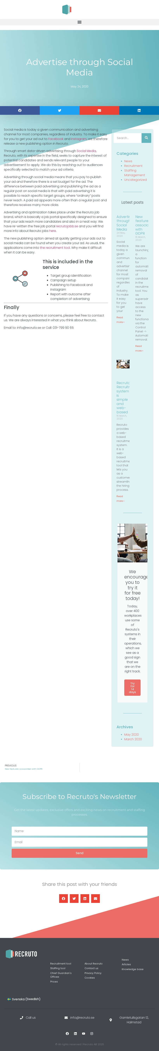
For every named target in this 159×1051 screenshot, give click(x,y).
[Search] (146, 138)
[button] (79, 22)
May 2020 (131, 734)
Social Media (86, 151)
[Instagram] (92, 1033)
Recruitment (133, 166)
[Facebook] (67, 1033)
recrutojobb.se (67, 226)
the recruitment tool (55, 247)
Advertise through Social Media (125, 223)
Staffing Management (134, 172)
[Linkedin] (75, 1033)
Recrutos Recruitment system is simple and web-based (127, 397)
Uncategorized (135, 180)
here (52, 231)
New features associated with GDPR (145, 225)
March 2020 (133, 739)
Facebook (55, 139)
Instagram (79, 139)
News (128, 161)
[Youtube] (83, 1033)
